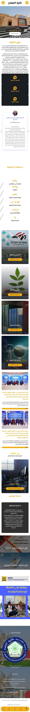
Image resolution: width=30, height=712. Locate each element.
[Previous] (1, 131)
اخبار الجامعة (14, 505)
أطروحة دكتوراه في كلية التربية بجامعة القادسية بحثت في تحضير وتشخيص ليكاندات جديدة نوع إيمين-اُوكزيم (13, 517)
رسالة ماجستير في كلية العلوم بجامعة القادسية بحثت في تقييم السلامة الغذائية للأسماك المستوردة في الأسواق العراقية (14, 690)
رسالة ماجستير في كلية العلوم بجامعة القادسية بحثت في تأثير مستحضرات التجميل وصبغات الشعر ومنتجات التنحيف (14, 681)
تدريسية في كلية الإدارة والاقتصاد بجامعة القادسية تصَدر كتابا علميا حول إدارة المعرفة (13, 511)
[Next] (28, 131)
